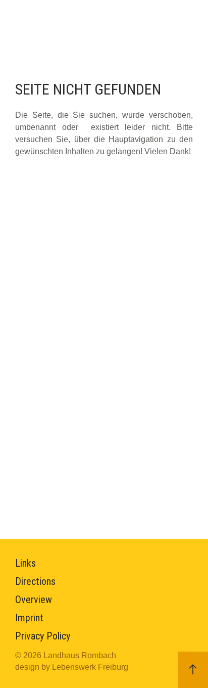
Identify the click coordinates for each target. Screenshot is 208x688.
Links (25, 563)
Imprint (29, 618)
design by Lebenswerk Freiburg (71, 667)
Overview (33, 599)
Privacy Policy (42, 636)
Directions (35, 581)
